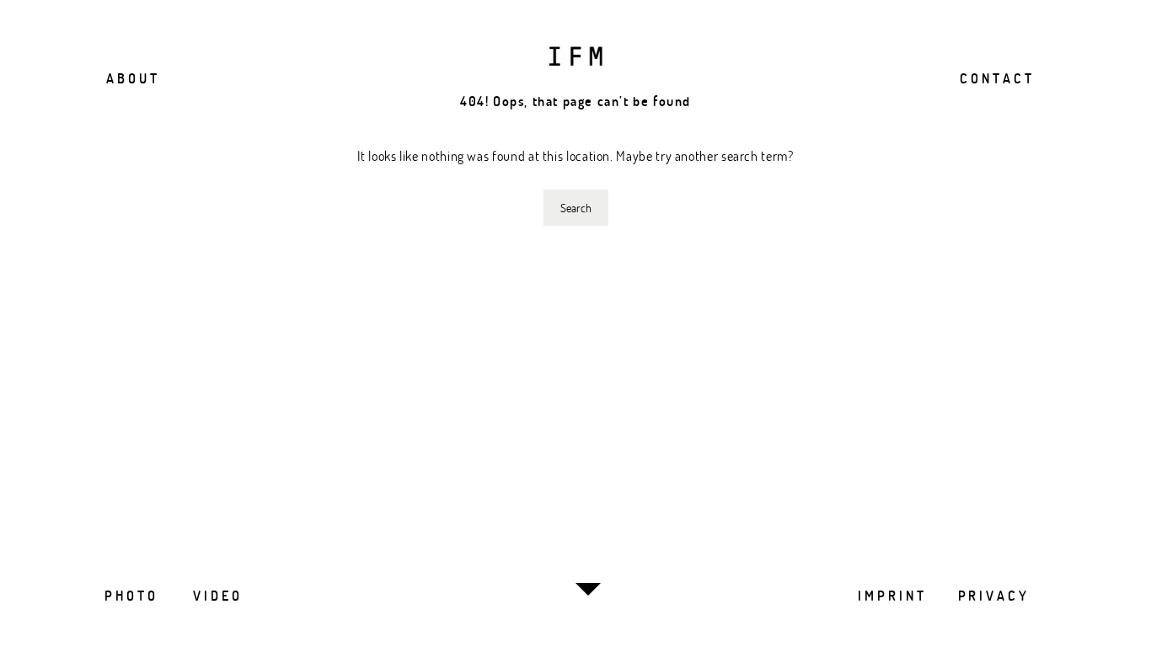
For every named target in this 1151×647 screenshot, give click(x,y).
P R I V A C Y (992, 595)
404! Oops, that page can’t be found (575, 101)
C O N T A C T (995, 78)
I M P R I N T (890, 595)
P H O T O (129, 595)
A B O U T (131, 78)
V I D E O (216, 595)
